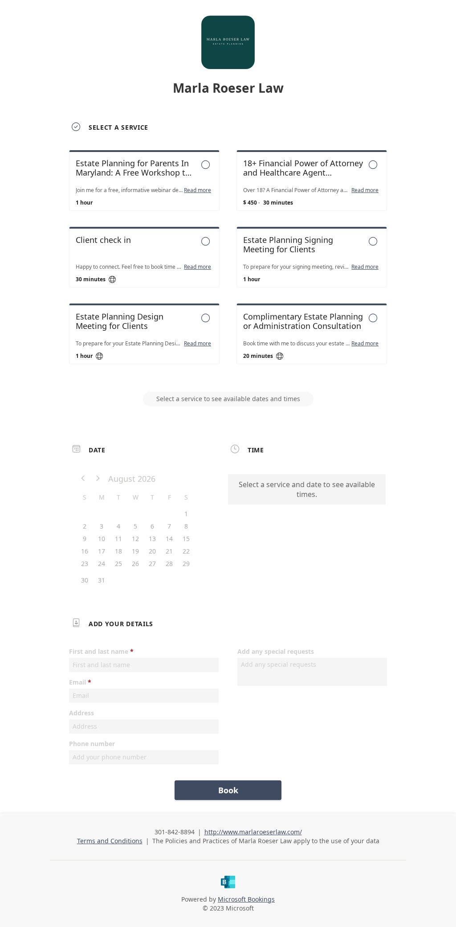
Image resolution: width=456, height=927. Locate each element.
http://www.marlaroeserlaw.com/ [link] (253, 832)
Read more (197, 190)
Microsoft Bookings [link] (246, 899)
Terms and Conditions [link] (109, 841)
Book (228, 790)
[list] (228, 265)
